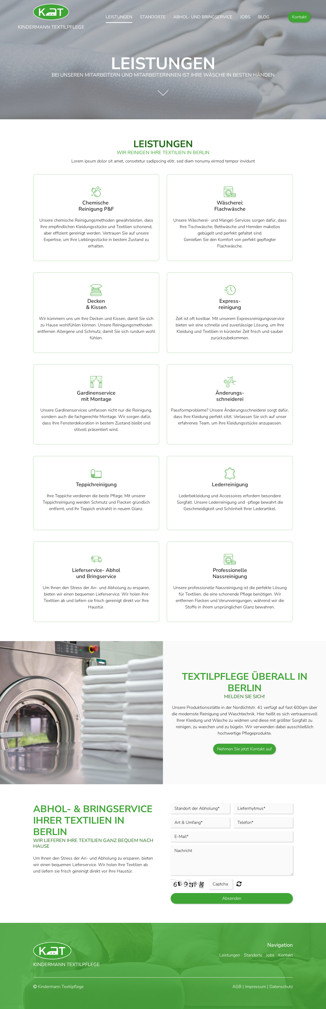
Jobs (245, 17)
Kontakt (299, 17)
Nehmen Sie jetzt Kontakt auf (244, 749)
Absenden (231, 898)
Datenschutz (281, 986)
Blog (263, 17)
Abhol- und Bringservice (202, 17)
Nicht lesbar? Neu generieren (239, 884)
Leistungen (119, 17)
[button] (163, 89)
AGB (237, 986)
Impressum (255, 986)
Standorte (153, 17)
